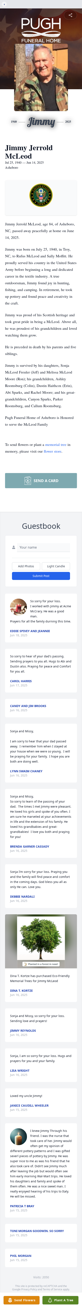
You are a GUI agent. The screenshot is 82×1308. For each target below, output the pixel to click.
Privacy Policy (29, 1289)
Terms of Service (52, 1289)
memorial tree (55, 444)
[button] (41, 941)
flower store (52, 451)
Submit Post (41, 576)
